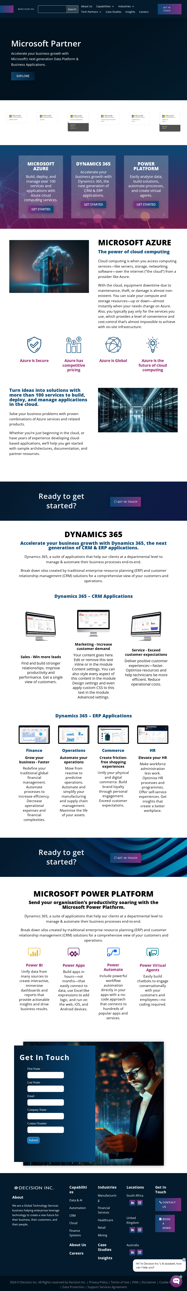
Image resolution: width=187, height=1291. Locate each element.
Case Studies (113, 12)
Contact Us (169, 1204)
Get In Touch (127, 501)
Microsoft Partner (46, 43)
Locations (135, 1187)
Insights (130, 12)
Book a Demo (167, 1223)
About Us (86, 6)
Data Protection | (74, 1287)
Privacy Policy (98, 1282)
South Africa (135, 1195)
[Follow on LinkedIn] (132, 1203)
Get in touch (166, 9)
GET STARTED (40, 209)
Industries (124, 6)
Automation (77, 1208)
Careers (144, 12)
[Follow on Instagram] (140, 1203)
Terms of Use (120, 1282)
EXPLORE (23, 76)
